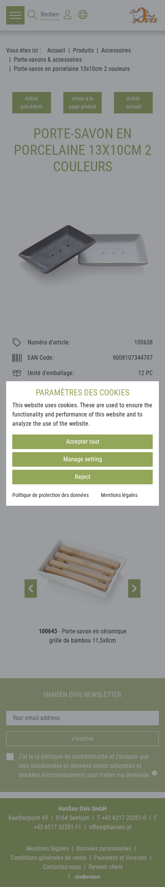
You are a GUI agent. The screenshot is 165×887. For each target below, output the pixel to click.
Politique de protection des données (50, 495)
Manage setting (82, 459)
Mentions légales (119, 495)
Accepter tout (82, 441)
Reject (83, 476)
